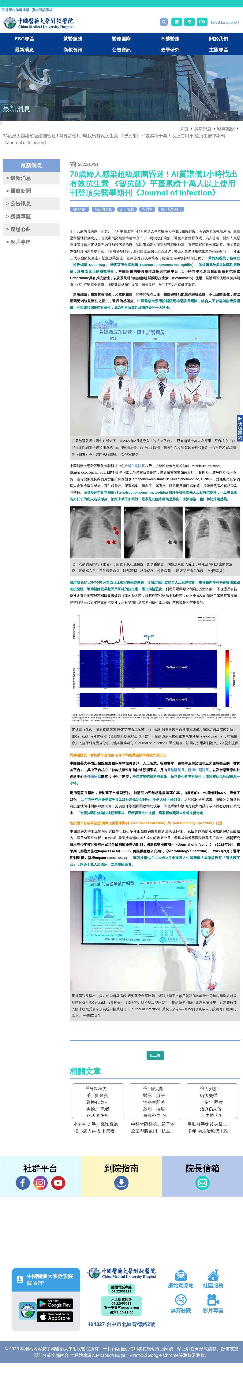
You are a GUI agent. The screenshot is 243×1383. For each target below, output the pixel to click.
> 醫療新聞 (18, 191)
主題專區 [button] (218, 49)
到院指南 (121, 1183)
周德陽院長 (176, 770)
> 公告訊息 (18, 203)
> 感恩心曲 (18, 229)
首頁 (184, 129)
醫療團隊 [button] (121, 38)
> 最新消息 (18, 178)
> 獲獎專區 (18, 216)
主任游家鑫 (92, 776)
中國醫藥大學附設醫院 (121, 1273)
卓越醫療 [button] (170, 38)
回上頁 (155, 1055)
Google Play (55, 1304)
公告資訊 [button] (121, 49)
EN (202, 22)
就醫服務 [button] (72, 38)
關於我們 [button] (218, 38)
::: (4, 3)
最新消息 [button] (24, 49)
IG (40, 1183)
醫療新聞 (226, 129)
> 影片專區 (18, 242)
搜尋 (164, 22)
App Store (55, 1317)
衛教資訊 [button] (72, 49)
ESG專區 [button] (24, 38)
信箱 (202, 1183)
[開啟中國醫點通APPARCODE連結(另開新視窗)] (28, 1311)
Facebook (23, 1183)
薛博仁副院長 (135, 466)
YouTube (58, 1183)
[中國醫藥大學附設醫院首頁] (38, 23)
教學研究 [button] (170, 49)
